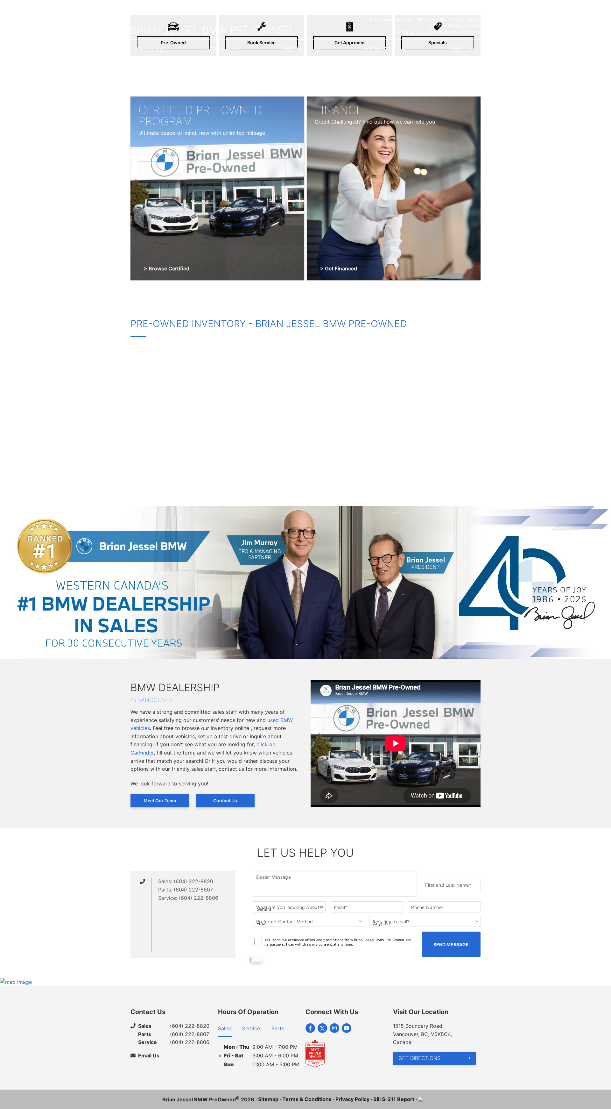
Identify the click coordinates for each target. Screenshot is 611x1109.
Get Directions (419, 1058)
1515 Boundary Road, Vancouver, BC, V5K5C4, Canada (427, 19)
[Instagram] (334, 1028)
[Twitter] (322, 1028)
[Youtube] (346, 1028)
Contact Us (225, 800)
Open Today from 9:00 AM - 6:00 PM (440, 32)
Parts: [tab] (278, 1028)
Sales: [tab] (225, 1028)
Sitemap (268, 1099)
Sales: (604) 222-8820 (458, 25)
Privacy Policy (352, 1099)
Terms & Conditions (307, 1099)
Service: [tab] (251, 1028)
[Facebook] (310, 1028)
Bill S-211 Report (393, 1099)
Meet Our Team (160, 800)
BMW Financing (301, 48)
